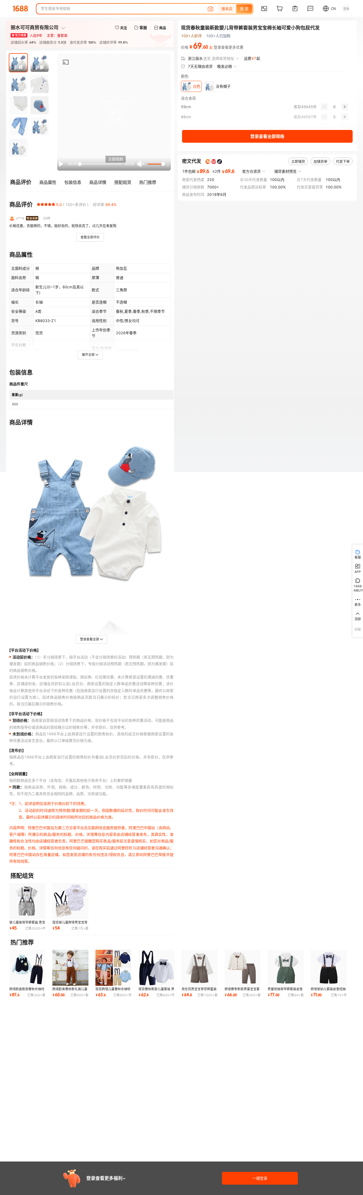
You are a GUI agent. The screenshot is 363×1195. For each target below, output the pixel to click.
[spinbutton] (334, 107)
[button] (116, 116)
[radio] (38, 204)
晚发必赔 (224, 66)
